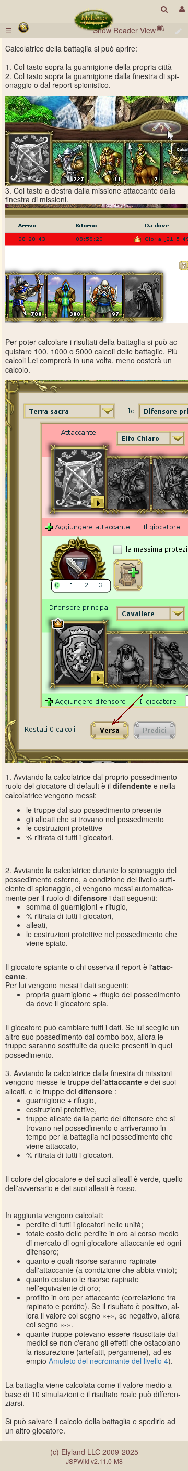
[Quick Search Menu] (164, 9)
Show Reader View (124, 30)
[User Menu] (180, 9)
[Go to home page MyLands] (93, 20)
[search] (164, 9)
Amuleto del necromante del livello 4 (108, 1360)
